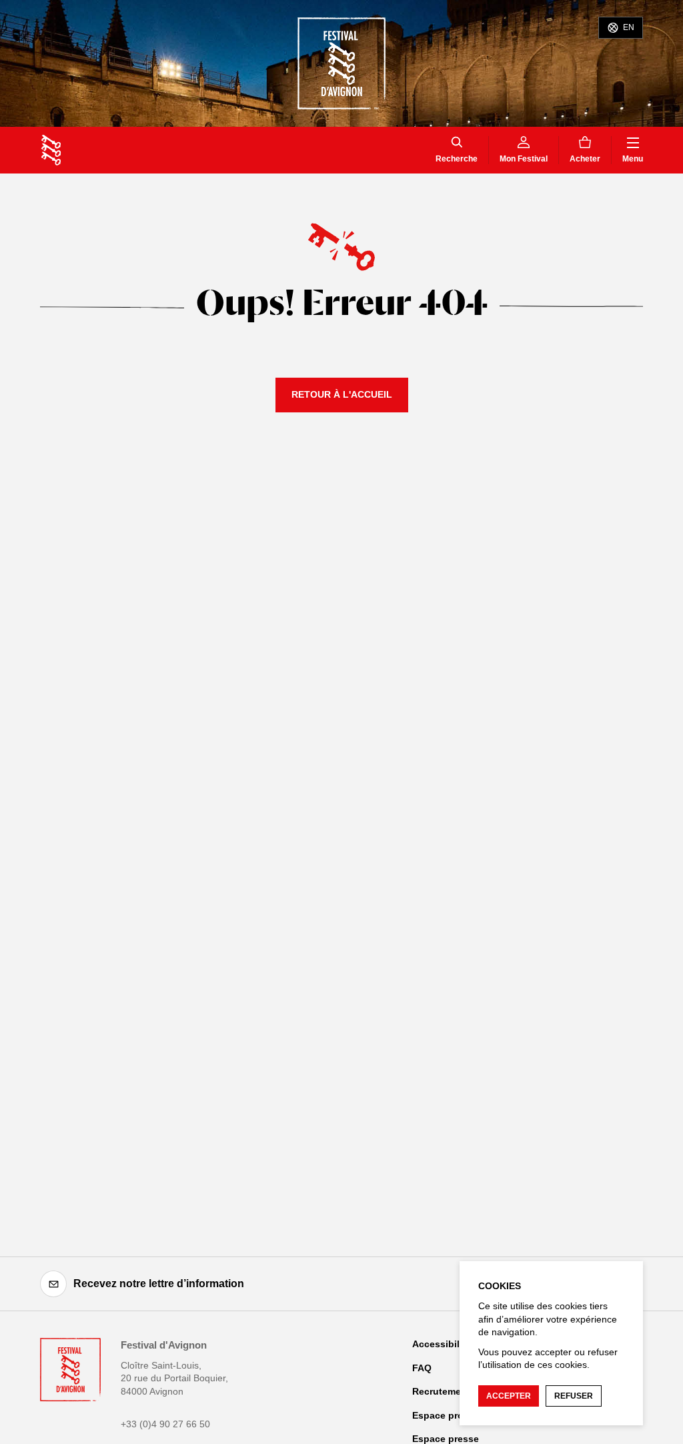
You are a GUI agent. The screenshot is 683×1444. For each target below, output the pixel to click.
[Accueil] (51, 150)
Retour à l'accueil (341, 394)
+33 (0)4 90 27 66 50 (165, 1424)
